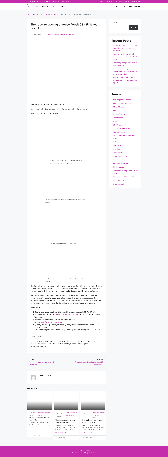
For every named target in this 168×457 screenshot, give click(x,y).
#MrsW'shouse (118, 107)
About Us (45, 7)
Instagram (89, 450)
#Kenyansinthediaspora (122, 103)
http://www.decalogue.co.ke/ (51, 322)
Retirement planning (120, 163)
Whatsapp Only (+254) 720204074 (128, 7)
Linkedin (80, 450)
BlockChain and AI (119, 125)
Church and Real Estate (121, 128)
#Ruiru (115, 110)
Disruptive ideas (119, 132)
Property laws (118, 153)
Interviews (117, 149)
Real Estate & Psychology (122, 160)
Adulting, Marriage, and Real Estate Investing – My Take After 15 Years (125, 56)
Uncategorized (118, 184)
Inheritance (117, 145)
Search (114, 23)
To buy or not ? (118, 180)
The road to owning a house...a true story (45, 14)
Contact (62, 7)
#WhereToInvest (119, 114)
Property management (121, 156)
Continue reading (34, 430)
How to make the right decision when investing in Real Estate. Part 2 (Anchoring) (125, 80)
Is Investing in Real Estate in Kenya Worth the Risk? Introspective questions (125, 48)
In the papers (118, 142)
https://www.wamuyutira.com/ (67, 315)
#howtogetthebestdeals (122, 100)
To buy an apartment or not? (123, 177)
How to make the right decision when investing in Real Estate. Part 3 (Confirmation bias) (125, 71)
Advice (115, 121)
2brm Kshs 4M (118, 118)
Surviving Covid (118, 167)
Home (37, 7)
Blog (54, 7)
